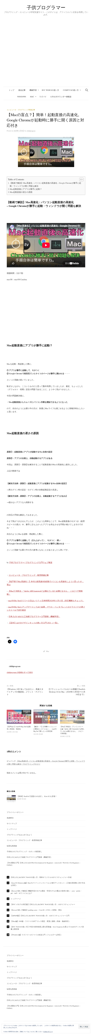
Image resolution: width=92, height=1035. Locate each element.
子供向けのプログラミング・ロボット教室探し (24, 851)
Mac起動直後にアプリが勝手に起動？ (26, 189)
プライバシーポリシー (15, 812)
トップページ (12, 829)
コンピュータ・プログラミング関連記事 (21, 110)
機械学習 (33, 90)
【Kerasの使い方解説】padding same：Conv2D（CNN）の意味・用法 (36, 910)
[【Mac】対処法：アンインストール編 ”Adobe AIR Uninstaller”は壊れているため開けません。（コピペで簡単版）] (72, 717)
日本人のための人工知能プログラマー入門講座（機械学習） (34, 616)
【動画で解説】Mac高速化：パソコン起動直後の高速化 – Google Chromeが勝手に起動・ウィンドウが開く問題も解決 (45, 184)
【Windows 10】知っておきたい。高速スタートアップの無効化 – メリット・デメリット (25, 692)
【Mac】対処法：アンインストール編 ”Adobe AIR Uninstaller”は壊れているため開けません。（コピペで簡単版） (72, 729)
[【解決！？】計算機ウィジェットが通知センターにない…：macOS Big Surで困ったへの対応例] (45, 717)
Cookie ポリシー (48, 1031)
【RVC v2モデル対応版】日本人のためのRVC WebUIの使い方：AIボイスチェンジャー (43, 904)
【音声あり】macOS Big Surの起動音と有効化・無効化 (19, 727)
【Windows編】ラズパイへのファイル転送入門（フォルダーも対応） (36, 935)
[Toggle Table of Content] (80, 179)
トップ (11, 90)
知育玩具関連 (12, 846)
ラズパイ (42, 96)
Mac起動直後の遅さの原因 (21, 192)
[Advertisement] (46, 313)
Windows (21, 96)
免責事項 (10, 818)
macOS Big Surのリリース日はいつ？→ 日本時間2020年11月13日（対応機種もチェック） (46, 600)
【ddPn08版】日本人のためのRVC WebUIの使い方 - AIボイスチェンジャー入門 (40, 915)
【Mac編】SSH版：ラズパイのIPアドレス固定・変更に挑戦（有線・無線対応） (40, 921)
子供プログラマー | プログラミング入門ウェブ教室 (30, 562)
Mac (32, 96)
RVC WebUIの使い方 (50, 90)
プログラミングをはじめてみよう (19, 835)
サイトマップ (12, 823)
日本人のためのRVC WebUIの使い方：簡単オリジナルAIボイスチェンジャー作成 (41, 877)
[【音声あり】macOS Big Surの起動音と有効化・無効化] (19, 717)
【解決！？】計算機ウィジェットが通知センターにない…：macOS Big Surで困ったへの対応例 (45, 728)
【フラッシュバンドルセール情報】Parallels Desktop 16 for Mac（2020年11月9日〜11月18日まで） (66, 692)
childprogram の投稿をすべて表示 (20, 672)
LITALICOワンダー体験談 (60, 96)
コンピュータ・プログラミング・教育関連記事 (29, 575)
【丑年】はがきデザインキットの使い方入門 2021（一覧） (34, 622)
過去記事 (21, 90)
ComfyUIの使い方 (71, 90)
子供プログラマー (46, 7)
